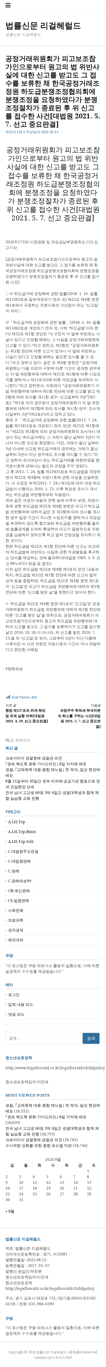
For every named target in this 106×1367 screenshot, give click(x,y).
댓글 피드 (16, 1014)
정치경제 (15, 930)
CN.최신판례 (19, 891)
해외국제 (15, 940)
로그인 (14, 994)
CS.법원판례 (18, 900)
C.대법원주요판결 (23, 851)
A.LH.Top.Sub (21, 841)
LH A (21, 132)
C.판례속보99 (19, 881)
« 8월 (9, 1211)
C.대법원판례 (19, 861)
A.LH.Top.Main (22, 831)
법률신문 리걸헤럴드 (43, 25)
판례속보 (22, 740)
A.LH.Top (16, 822)
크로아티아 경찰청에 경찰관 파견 (33, 758)
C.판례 (13, 871)
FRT (69, 1358)
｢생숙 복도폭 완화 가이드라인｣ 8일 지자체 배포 (45, 764)
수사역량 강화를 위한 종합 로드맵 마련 (38, 1145)
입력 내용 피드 (20, 1004)
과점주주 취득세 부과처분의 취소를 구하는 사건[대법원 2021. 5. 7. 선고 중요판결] (79, 716)
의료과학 (15, 920)
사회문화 (15, 910)
